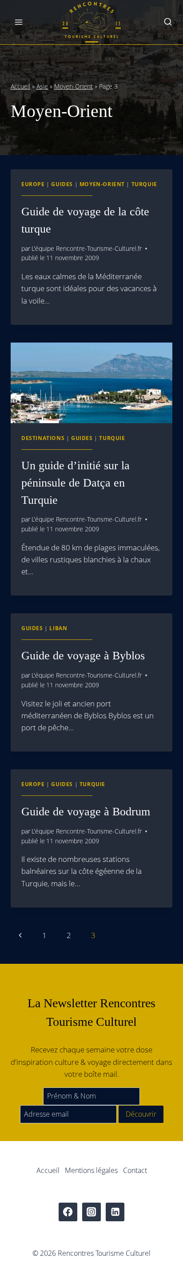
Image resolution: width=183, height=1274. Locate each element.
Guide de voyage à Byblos (83, 655)
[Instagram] (91, 1212)
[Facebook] (68, 1212)
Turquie (144, 183)
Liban (58, 627)
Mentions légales (91, 1170)
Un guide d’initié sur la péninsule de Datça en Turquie (75, 482)
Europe (33, 183)
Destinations (42, 437)
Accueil (20, 86)
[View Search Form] (167, 22)
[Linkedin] (115, 1212)
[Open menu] (19, 22)
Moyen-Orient (73, 86)
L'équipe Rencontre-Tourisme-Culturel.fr (87, 248)
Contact (135, 1170)
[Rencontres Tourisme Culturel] (91, 22)
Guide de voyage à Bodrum (85, 811)
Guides (62, 183)
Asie (42, 86)
